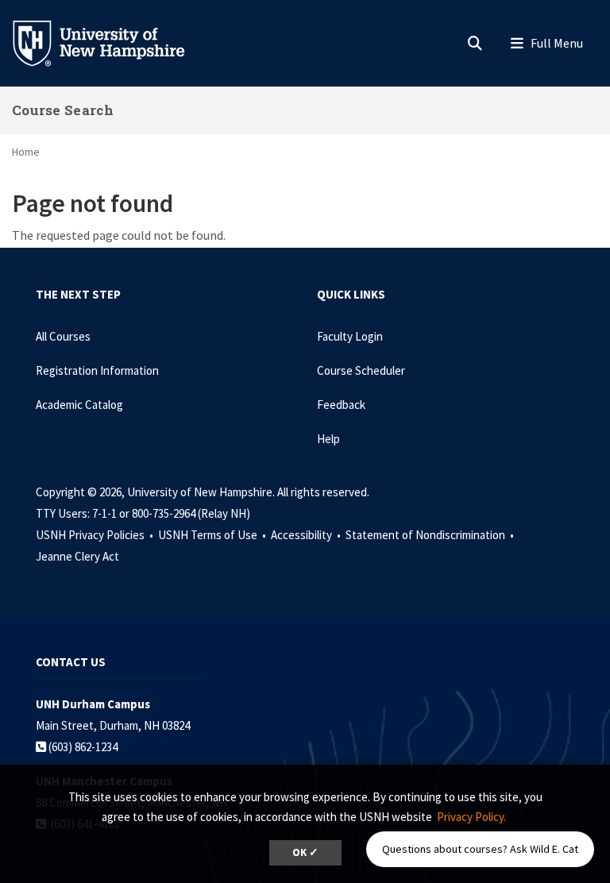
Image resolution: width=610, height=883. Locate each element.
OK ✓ (305, 852)
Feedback (341, 404)
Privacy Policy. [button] (471, 816)
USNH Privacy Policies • (96, 534)
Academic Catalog (79, 404)
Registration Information (97, 370)
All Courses (63, 336)
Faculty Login (350, 336)
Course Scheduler (361, 370)
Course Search (63, 110)
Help (328, 438)
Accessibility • (307, 534)
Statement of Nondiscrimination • (431, 534)
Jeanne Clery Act (77, 556)
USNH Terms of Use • (213, 534)
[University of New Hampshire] (111, 42)
